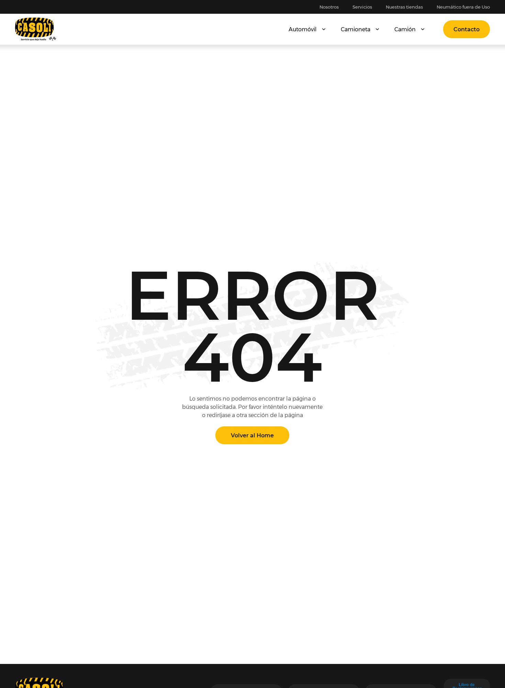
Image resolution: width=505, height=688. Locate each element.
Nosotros (329, 7)
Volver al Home (252, 435)
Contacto (466, 29)
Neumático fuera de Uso (463, 7)
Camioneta (355, 29)
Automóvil (303, 29)
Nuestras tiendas (404, 7)
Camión (405, 29)
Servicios (362, 7)
